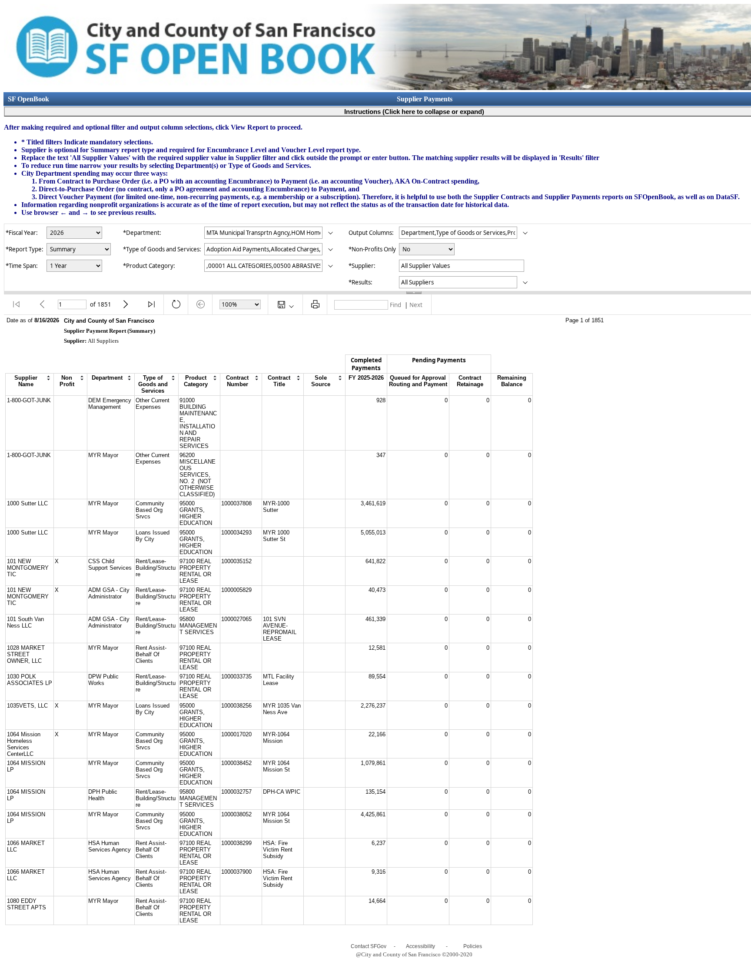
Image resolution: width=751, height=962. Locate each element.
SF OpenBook (28, 99)
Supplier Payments (424, 99)
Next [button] (415, 305)
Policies (472, 946)
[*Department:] (330, 233)
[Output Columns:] (525, 233)
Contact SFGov (368, 946)
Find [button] (395, 305)
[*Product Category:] (330, 266)
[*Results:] (525, 282)
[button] (16, 304)
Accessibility (420, 946)
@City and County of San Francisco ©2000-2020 (414, 955)
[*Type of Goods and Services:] (330, 249)
